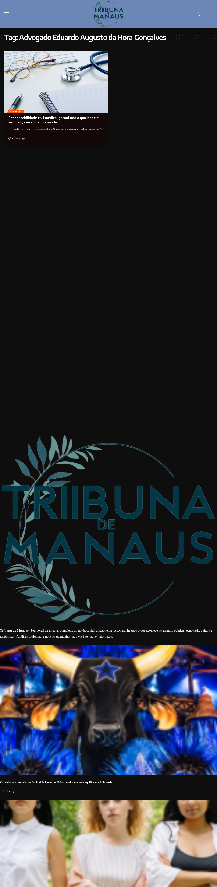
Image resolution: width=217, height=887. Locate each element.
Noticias (16, 111)
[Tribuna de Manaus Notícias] (108, 14)
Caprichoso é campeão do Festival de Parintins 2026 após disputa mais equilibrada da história (56, 782)
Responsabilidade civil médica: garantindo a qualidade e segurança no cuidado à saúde (53, 120)
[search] (198, 13)
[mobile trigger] (7, 13)
